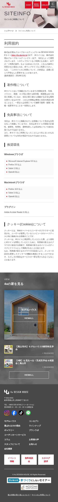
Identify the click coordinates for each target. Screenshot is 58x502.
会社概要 (8, 449)
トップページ (9, 31)
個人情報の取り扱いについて (19, 495)
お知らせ (33, 444)
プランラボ (34, 430)
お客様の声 (34, 439)
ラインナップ (35, 426)
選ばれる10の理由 (12, 426)
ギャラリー (9, 430)
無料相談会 (29, 459)
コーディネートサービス (15, 435)
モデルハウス (10, 421)
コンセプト (34, 421)
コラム (7, 439)
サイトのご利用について (41, 495)
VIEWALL (29, 375)
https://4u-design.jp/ (19, 55)
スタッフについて (12, 444)
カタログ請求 (46, 459)
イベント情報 (12, 459)
